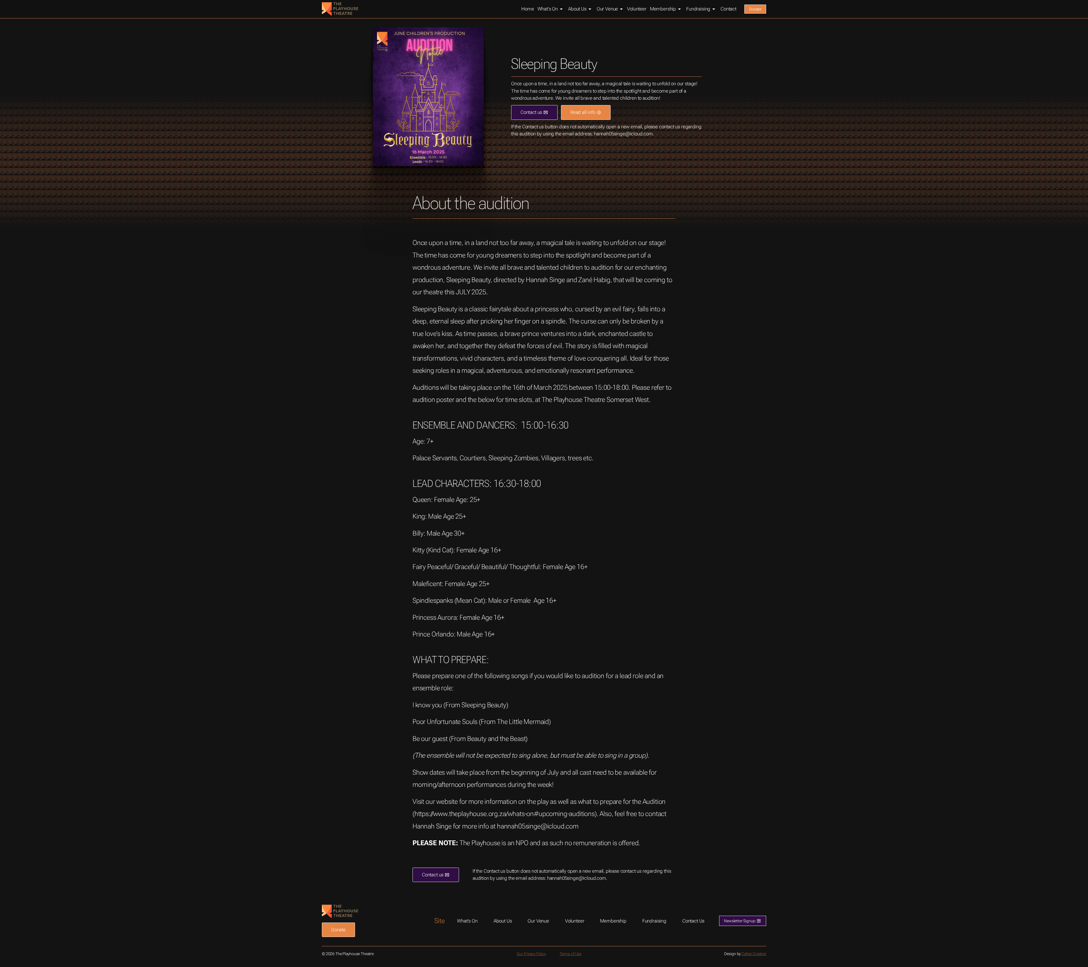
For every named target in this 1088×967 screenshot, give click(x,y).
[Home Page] (340, 9)
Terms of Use (570, 953)
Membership (613, 921)
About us (503, 921)
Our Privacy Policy (531, 953)
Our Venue (538, 921)
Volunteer (575, 921)
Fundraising (654, 921)
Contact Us (693, 921)
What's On (467, 921)
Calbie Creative (753, 953)
